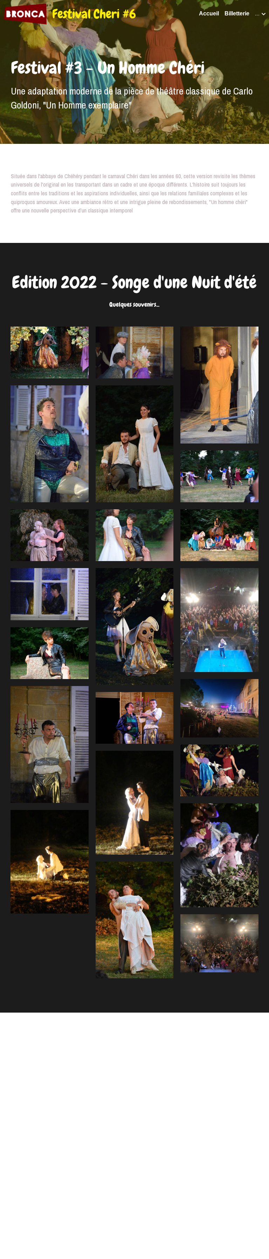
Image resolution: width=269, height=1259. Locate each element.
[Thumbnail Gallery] (49, 344)
